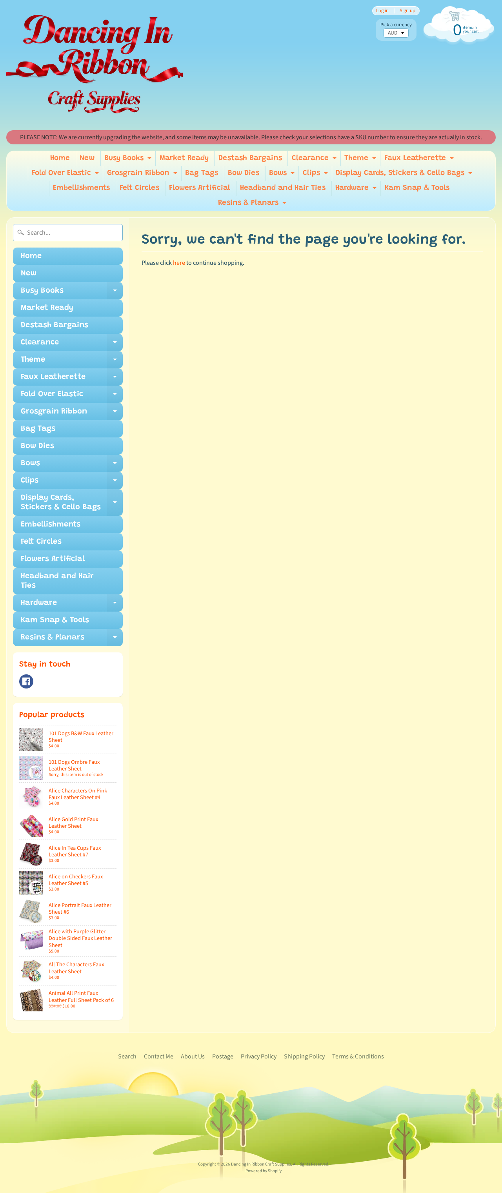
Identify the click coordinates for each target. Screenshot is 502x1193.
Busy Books (128, 160)
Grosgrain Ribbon (143, 175)
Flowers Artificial (199, 188)
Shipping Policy (304, 1056)
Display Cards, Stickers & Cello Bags (405, 175)
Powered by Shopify (264, 1171)
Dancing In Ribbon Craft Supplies (261, 1164)
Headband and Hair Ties (283, 188)
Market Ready (184, 158)
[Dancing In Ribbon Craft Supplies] (94, 65)
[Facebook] (26, 681)
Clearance (315, 160)
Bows (282, 175)
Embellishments (81, 188)
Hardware (356, 190)
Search (127, 1056)
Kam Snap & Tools (417, 188)
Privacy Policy (258, 1056)
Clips (316, 175)
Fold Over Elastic (66, 175)
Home (60, 158)
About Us (193, 1056)
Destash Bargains (250, 158)
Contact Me (158, 1056)
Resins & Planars (253, 205)
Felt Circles (139, 188)
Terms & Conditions (358, 1056)
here (179, 263)
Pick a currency (396, 25)
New (87, 158)
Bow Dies (243, 173)
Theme (361, 160)
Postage (222, 1056)
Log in (382, 10)
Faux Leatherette (420, 160)
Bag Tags (201, 173)
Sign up (407, 10)
